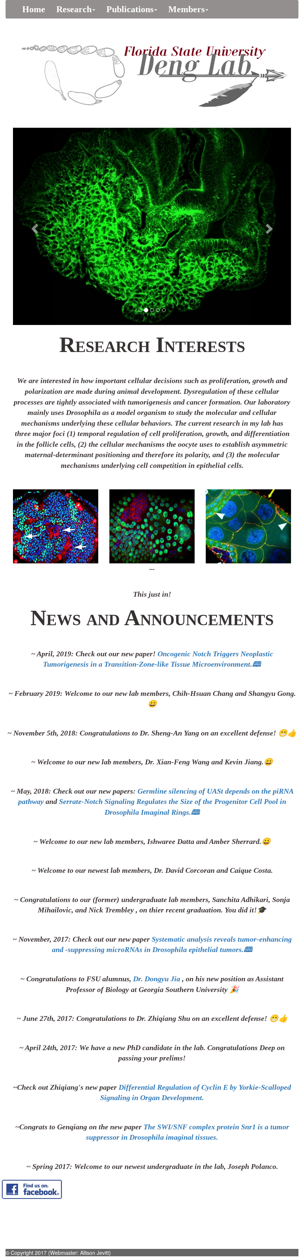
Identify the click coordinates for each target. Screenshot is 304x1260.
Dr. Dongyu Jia (157, 979)
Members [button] (186, 9)
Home (36, 9)
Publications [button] (129, 9)
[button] (34, 226)
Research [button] (74, 9)
